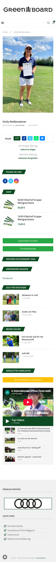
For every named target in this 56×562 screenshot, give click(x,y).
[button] (5, 557)
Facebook (8, 278)
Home (5, 32)
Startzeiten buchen (28, 240)
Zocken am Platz (29, 311)
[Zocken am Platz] (11, 315)
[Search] (48, 23)
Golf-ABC (26, 353)
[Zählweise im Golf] (11, 299)
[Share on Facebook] (24, 138)
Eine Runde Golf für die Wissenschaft (32, 338)
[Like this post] (18, 138)
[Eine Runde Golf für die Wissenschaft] (11, 340)
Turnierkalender (28, 248)
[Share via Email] (42, 138)
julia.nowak (20, 125)
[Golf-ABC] (11, 357)
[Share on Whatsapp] (36, 138)
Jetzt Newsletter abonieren (28, 379)
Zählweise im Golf (30, 295)
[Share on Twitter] (30, 138)
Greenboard (40, 558)
